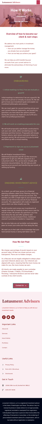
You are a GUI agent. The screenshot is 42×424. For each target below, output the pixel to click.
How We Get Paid (21, 22)
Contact (4, 348)
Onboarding (21, 16)
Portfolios (5, 343)
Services (4, 333)
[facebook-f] (4, 317)
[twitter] (9, 317)
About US (5, 329)
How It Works (6, 338)
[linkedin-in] (13, 317)
